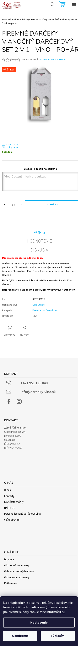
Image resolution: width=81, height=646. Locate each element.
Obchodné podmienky (16, 565)
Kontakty (9, 496)
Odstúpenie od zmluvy (16, 577)
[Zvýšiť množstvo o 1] (4, 204)
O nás (7, 490)
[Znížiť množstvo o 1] (22, 204)
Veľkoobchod (12, 520)
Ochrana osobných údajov (19, 571)
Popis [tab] (39, 232)
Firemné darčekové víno (45, 310)
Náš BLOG (9, 508)
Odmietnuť (20, 636)
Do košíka (52, 204)
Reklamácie (10, 583)
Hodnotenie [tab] (39, 241)
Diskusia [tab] (39, 250)
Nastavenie (39, 622)
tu (63, 612)
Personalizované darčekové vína (22, 514)
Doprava (9, 559)
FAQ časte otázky (13, 502)
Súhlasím (58, 636)
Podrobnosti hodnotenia (52, 59)
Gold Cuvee (38, 305)
